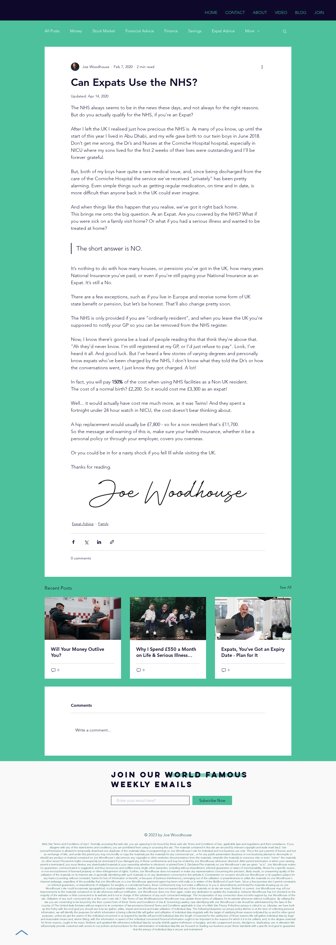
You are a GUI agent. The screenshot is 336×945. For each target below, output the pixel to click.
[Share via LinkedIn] (99, 541)
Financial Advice (139, 31)
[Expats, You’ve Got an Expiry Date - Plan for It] (253, 618)
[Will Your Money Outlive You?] (83, 618)
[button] (284, 31)
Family (103, 523)
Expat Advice (223, 31)
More (249, 31)
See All (285, 587)
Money (76, 31)
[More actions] (262, 67)
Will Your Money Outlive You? (77, 652)
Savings (194, 31)
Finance (171, 31)
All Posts (52, 31)
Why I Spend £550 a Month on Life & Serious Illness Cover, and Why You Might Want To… (166, 652)
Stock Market (103, 31)
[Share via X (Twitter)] (86, 541)
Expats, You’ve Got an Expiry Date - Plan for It (253, 652)
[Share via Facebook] (73, 541)
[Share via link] (111, 541)
